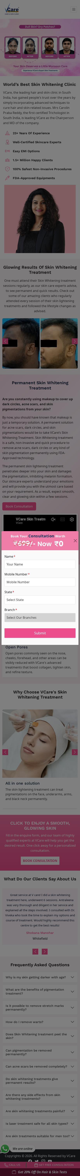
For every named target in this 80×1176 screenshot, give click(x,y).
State (9, 592)
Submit (40, 633)
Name (9, 556)
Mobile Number (17, 574)
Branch (10, 610)
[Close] (75, 541)
